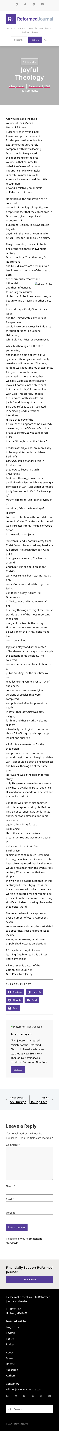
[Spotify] (34, 4)
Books (35, 32)
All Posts (18, 1069)
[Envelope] (42, 4)
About (9, 28)
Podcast (26, 32)
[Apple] (25, 4)
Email (10, 1199)
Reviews (39, 28)
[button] (45, 40)
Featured (21, 28)
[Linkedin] (15, 1396)
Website (10, 1212)
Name (10, 1186)
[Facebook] (17, 4)
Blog (30, 28)
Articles (29, 61)
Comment (13, 1144)
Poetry (48, 28)
